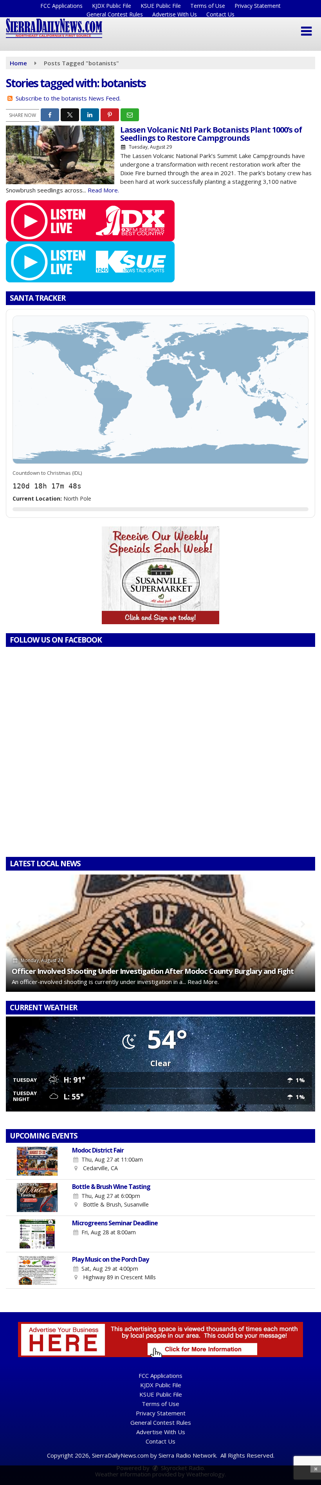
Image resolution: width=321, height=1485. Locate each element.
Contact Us (220, 14)
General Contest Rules (115, 14)
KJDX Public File (111, 5)
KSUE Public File (161, 5)
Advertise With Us (174, 14)
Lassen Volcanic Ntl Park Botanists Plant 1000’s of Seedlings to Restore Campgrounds (211, 133)
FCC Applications (61, 5)
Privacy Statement (257, 5)
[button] (306, 31)
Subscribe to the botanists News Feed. (68, 98)
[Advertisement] (160, 575)
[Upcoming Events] (37, 1161)
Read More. (103, 190)
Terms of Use (207, 5)
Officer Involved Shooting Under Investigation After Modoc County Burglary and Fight (153, 971)
